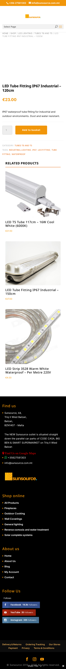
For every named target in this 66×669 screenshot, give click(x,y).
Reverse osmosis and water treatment (26, 529)
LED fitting (44, 150)
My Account (11, 571)
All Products (11, 502)
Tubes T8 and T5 (43, 33)
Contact (9, 577)
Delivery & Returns (11, 644)
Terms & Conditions (44, 648)
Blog (7, 566)
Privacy (26, 648)
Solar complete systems (18, 535)
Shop (13, 33)
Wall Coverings (13, 518)
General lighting (13, 524)
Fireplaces (10, 508)
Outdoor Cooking (14, 513)
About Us (10, 561)
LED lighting (25, 33)
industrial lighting (20, 150)
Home (5, 33)
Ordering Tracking (35, 644)
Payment (13, 648)
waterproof (19, 154)
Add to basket (31, 130)
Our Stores (54, 644)
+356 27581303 (17, 2)
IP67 (34, 150)
